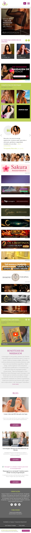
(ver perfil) (13, 149)
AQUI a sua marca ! (17, 513)
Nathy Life (5, 344)
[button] (24, 3)
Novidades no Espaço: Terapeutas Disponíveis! (15, 522)
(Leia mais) (15, 384)
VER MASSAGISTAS (26, 530)
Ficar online (22, 525)
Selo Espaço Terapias (10, 525)
